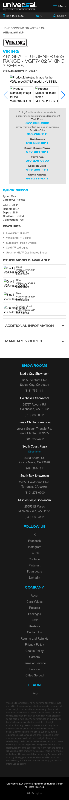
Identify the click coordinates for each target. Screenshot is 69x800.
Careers (34, 656)
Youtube (34, 559)
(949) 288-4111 (35, 516)
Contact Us (34, 632)
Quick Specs (15, 190)
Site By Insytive (34, 792)
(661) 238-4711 (35, 439)
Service (34, 669)
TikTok (34, 553)
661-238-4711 (37, 178)
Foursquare (34, 571)
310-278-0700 (37, 160)
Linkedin (34, 577)
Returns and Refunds (34, 638)
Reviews (34, 626)
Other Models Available (26, 260)
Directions (34, 451)
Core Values (35, 601)
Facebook (34, 540)
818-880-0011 (37, 143)
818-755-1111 (37, 134)
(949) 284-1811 (35, 468)
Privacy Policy (34, 644)
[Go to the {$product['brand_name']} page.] (15, 42)
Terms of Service (34, 663)
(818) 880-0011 (35, 414)
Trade (34, 620)
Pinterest (35, 565)
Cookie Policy (34, 650)
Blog (35, 693)
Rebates (34, 607)
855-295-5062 (43, 731)
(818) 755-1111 (35, 390)
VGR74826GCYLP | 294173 (20, 71)
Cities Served (34, 675)
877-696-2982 (37, 123)
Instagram (34, 546)
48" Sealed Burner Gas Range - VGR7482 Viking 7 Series (34, 61)
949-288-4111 (37, 169)
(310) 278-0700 (35, 492)
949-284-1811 (37, 151)
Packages (34, 613)
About (34, 595)
